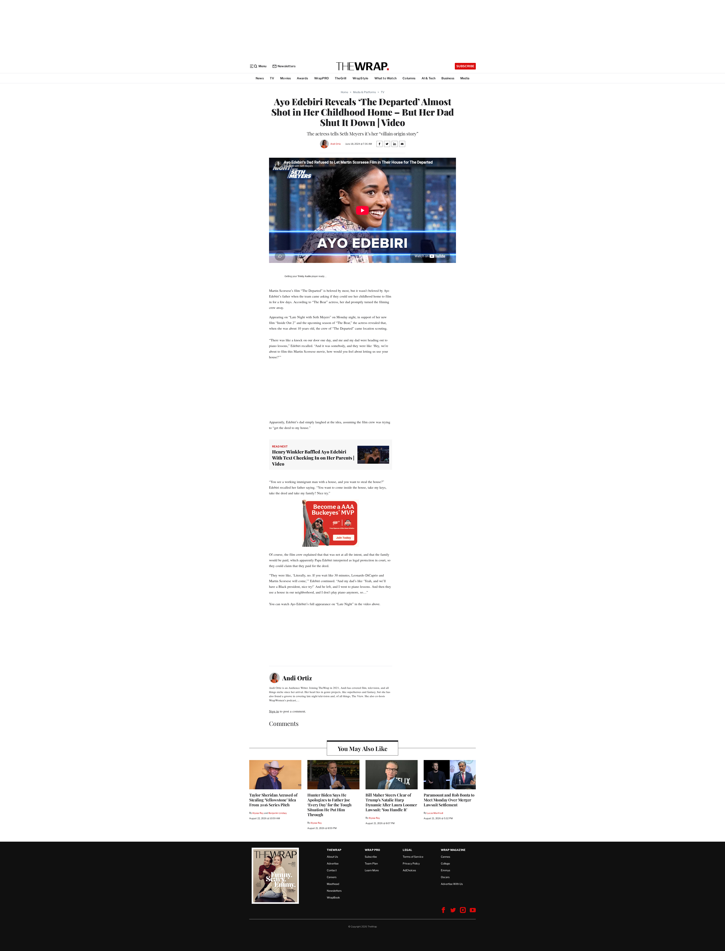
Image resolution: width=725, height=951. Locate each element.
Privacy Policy (411, 863)
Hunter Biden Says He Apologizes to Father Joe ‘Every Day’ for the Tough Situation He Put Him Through (329, 804)
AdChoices (409, 870)
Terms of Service (413, 856)
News (260, 78)
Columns (409, 78)
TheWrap (334, 849)
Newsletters (286, 66)
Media (464, 78)
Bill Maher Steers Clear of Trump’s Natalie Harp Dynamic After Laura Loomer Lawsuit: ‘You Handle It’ (391, 802)
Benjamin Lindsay (277, 813)
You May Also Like (362, 748)
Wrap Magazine (453, 849)
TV (272, 78)
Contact (332, 870)
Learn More (372, 870)
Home (344, 92)
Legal (407, 849)
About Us (332, 856)
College (445, 863)
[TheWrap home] (362, 66)
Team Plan (371, 863)
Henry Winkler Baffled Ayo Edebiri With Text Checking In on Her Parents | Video (313, 458)
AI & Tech (429, 78)
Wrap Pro (372, 849)
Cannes (445, 856)
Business (447, 78)
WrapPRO (321, 78)
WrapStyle (360, 78)
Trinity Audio (304, 276)
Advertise (333, 863)
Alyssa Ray (258, 813)
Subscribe (465, 66)
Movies (285, 78)
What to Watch (385, 78)
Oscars (445, 877)
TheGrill (340, 78)
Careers (331, 877)
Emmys (445, 870)
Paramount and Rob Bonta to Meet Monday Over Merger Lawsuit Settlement (449, 799)
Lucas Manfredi (435, 813)
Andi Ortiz (335, 143)
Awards (302, 78)
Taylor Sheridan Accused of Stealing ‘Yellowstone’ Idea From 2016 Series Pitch (273, 799)
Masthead (333, 883)
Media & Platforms (364, 92)
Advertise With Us (452, 883)
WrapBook (333, 897)
